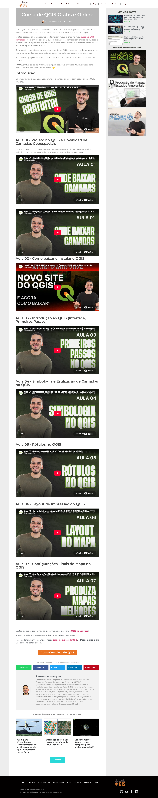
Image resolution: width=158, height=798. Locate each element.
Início (44, 4)
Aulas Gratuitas (67, 4)
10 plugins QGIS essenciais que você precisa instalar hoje (134, 38)
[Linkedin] (136, 791)
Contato (115, 4)
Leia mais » (127, 21)
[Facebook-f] (131, 791)
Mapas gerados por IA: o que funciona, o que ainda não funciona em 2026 (134, 17)
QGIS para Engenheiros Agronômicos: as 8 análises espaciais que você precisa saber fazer (27, 745)
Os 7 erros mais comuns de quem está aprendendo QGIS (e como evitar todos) (134, 27)
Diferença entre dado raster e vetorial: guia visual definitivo (57, 742)
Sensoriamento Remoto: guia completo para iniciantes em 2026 (84, 743)
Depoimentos (82, 4)
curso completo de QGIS (65, 640)
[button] (23, 667)
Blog (94, 4)
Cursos (53, 4)
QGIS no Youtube (79, 631)
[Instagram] (121, 791)
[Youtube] (126, 791)
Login (125, 4)
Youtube (104, 4)
